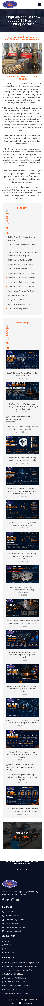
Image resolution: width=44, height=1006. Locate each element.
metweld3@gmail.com (15, 919)
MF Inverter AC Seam (17, 295)
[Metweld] (9, 4)
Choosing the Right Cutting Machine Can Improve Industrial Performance (22, 810)
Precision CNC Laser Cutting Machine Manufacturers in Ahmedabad (22, 427)
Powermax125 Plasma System (21, 264)
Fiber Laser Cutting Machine (16, 993)
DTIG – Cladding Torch (18, 308)
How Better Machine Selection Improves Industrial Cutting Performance (22, 589)
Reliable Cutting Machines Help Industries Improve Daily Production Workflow (22, 754)
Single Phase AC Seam (18, 300)
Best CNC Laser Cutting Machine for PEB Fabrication (22, 374)
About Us (8, 945)
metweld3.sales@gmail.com (18, 927)
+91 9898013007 (12, 912)
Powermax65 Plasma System (21, 282)
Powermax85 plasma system (21, 273)
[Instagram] (12, 900)
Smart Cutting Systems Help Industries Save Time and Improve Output (22, 721)
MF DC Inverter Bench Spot (20, 304)
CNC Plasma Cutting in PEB (20, 260)
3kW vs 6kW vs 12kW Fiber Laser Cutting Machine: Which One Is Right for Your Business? (22, 406)
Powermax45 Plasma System (21, 286)
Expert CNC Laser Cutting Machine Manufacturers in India (22, 523)
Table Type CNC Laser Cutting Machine (21, 966)
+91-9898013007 (24, 837)
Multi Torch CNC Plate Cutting (17, 985)
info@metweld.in (13, 923)
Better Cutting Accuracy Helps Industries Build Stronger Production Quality (22, 777)
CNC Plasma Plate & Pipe (14, 981)
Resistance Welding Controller (21, 291)
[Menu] (39, 4)
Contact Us (22, 870)
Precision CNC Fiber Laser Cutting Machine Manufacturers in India (22, 459)
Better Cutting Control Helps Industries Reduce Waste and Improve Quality (22, 621)
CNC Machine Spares (17, 268)
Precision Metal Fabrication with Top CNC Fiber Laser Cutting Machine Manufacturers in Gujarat (22, 491)
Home (6, 941)
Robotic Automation (12, 989)
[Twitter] (7, 900)
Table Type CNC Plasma (14, 974)
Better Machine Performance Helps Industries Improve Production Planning (22, 688)
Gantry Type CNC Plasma (15, 978)
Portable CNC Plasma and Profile (18, 970)
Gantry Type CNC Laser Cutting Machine (21, 962)
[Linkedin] (17, 900)
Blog (6, 948)
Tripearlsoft (29, 1003)
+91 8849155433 (12, 915)
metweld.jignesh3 (13, 931)
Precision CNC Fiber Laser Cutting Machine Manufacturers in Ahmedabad (22, 556)
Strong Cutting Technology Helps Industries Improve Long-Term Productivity (22, 654)
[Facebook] (3, 900)
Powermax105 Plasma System (21, 277)
